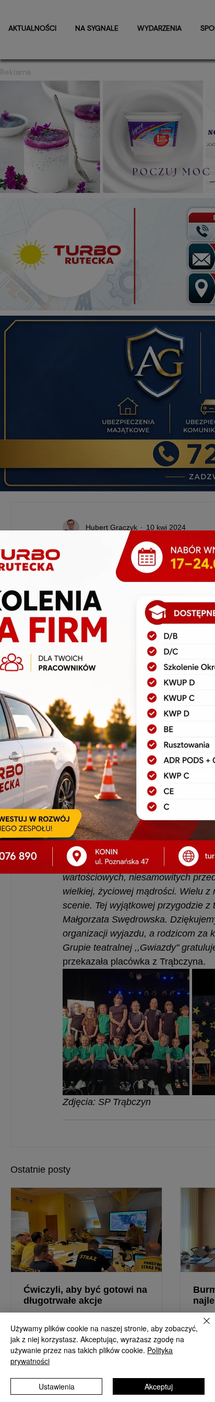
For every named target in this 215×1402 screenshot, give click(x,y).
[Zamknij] (200, 1327)
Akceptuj (159, 1386)
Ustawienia (57, 1386)
